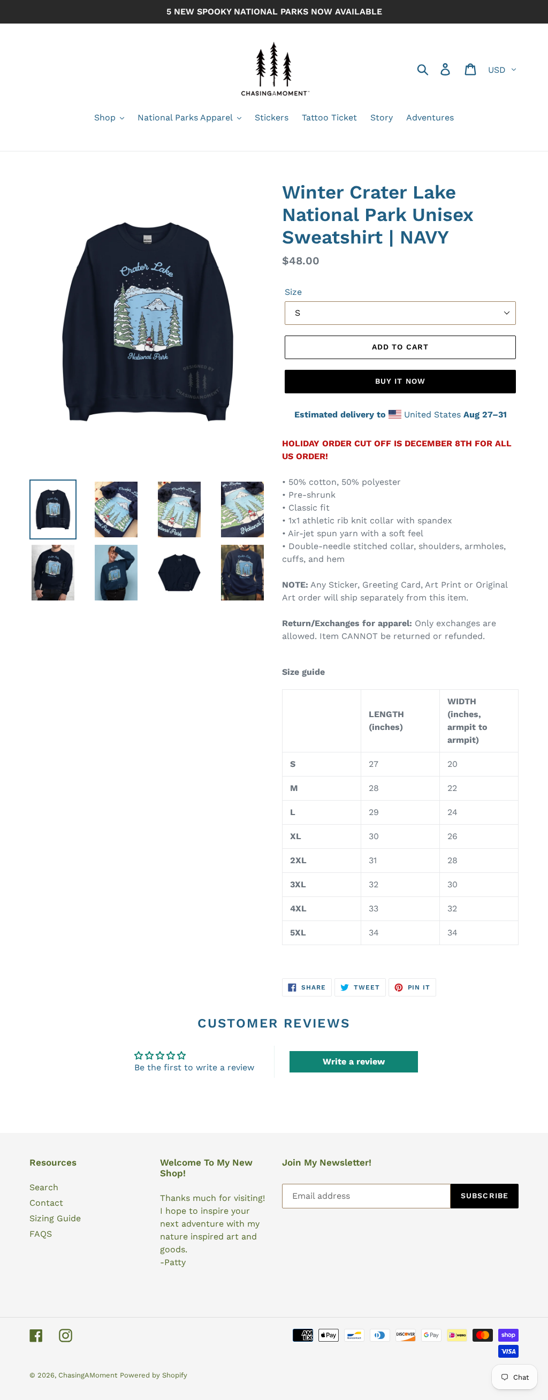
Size (293, 292)
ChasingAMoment (87, 1375)
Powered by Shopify (153, 1375)
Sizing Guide (55, 1218)
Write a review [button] (354, 1061)
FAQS (40, 1234)
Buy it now (400, 381)
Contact (46, 1203)
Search (43, 1187)
